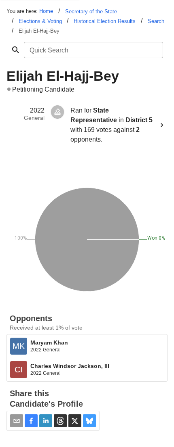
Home (46, 11)
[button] (31, 420)
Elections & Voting (40, 21)
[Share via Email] (16, 420)
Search (156, 21)
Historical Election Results (105, 21)
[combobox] (92, 50)
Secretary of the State (91, 11)
